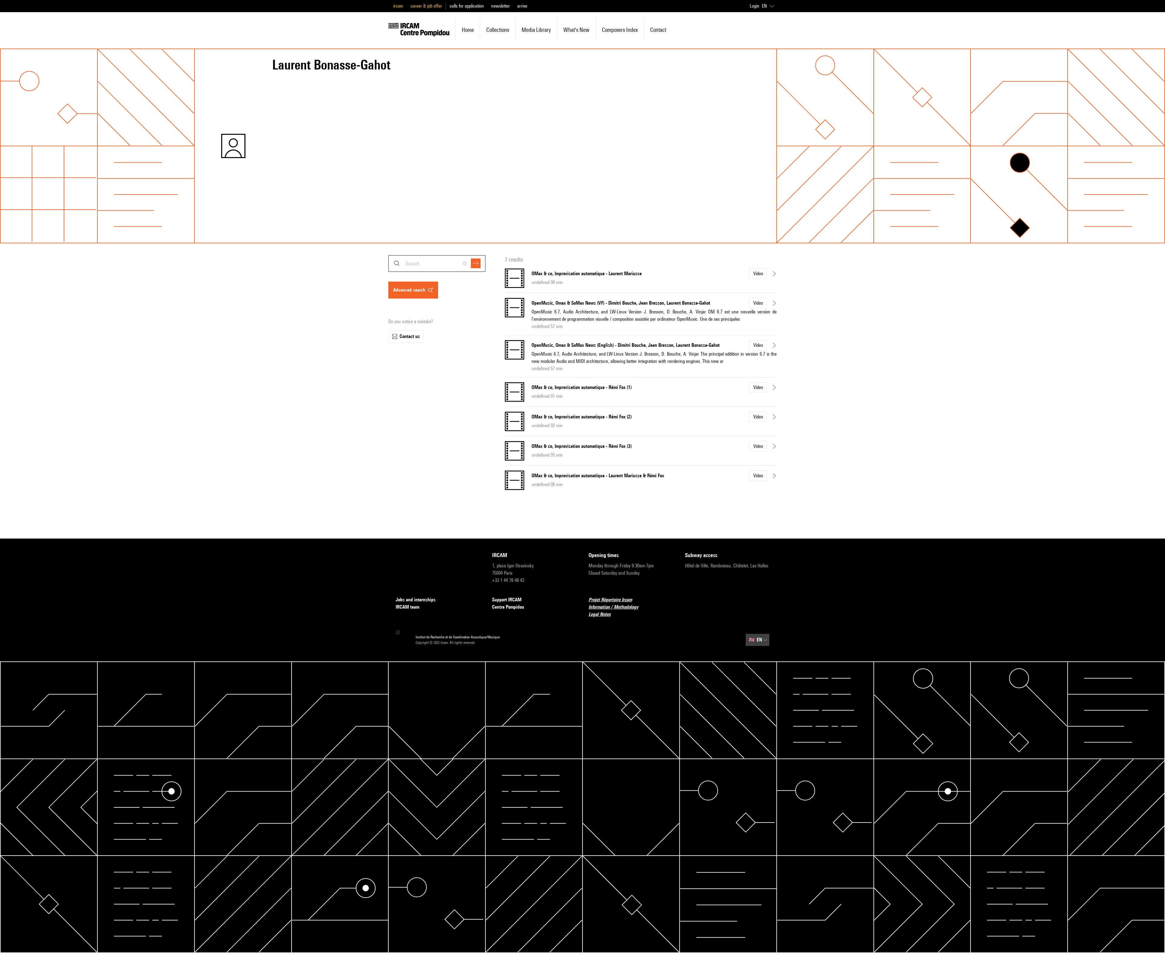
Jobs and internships (416, 600)
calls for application (467, 6)
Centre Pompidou (508, 607)
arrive (522, 6)
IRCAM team (407, 607)
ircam (398, 6)
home (468, 29)
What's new (576, 29)
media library (536, 29)
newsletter (500, 6)
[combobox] (436, 263)
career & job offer (426, 6)
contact (658, 29)
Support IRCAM (507, 600)
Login (754, 6)
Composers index (620, 29)
